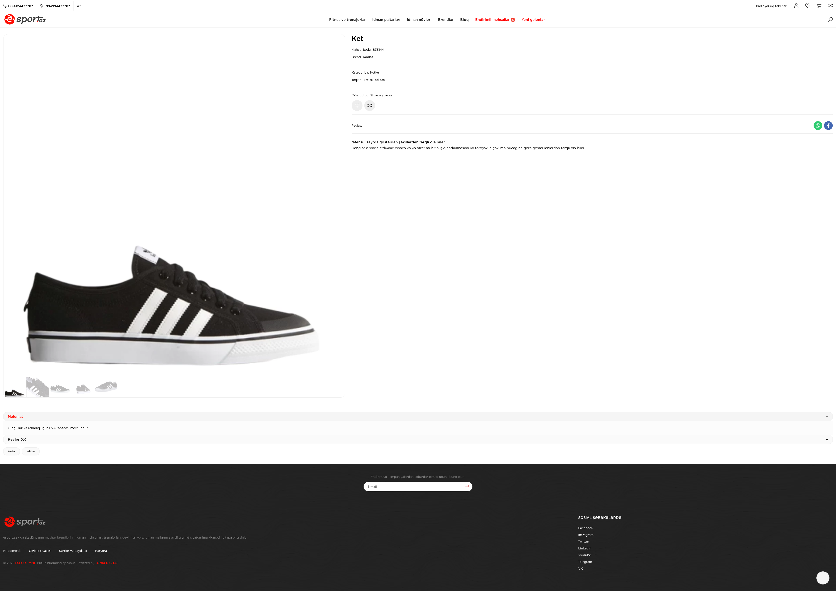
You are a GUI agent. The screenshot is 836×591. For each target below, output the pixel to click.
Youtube (584, 555)
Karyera (101, 550)
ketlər (11, 451)
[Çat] (822, 577)
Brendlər (446, 20)
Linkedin (584, 548)
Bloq (464, 20)
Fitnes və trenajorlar (347, 20)
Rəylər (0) (17, 439)
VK (580, 568)
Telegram (585, 562)
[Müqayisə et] (369, 105)
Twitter (583, 541)
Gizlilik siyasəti (40, 550)
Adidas (368, 57)
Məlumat (15, 417)
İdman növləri (419, 20)
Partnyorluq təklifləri (771, 6)
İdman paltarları (386, 20)
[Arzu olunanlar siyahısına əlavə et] (357, 105)
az (79, 6)
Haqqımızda (12, 550)
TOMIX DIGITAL (107, 563)
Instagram (585, 535)
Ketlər (374, 72)
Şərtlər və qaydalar (73, 550)
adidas (380, 80)
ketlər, (368, 80)
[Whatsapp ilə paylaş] (818, 125)
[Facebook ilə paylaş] (828, 125)
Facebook (585, 528)
